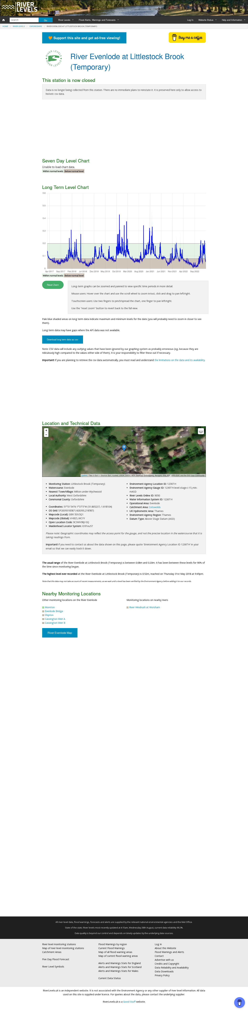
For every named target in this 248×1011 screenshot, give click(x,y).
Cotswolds (155, 507)
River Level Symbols (53, 966)
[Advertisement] (124, 129)
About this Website (165, 948)
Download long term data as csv (62, 339)
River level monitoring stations (59, 944)
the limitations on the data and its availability (180, 360)
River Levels (64, 19)
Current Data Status (109, 978)
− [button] (46, 434)
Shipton (49, 615)
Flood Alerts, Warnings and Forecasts (97, 19)
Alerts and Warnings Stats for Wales (118, 971)
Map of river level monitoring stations (63, 948)
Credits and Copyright (167, 963)
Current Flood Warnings (111, 948)
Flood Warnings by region (112, 944)
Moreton (50, 607)
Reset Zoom (53, 284)
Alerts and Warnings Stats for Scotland (120, 967)
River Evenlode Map (60, 633)
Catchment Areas (51, 952)
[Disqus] (124, 778)
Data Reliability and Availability (172, 967)
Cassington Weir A (55, 618)
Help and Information (232, 19)
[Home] (3, 20)
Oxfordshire (35, 26)
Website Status (205, 19)
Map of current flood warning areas (118, 955)
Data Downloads (164, 971)
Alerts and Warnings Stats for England (119, 963)
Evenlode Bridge (54, 611)
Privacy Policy (162, 975)
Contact (159, 955)
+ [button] (46, 430)
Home (5, 26)
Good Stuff (129, 1001)
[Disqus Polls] (124, 690)
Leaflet (84, 475)
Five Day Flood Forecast (55, 959)
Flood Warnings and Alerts (169, 952)
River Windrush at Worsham (144, 607)
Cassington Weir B (55, 622)
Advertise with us (164, 959)
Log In (190, 19)
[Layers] (201, 431)
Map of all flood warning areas (115, 952)
